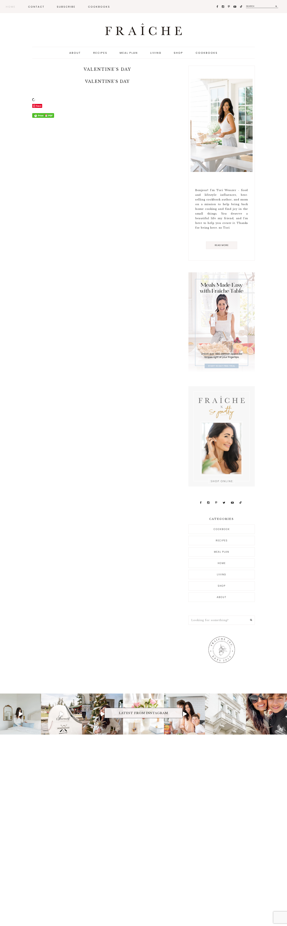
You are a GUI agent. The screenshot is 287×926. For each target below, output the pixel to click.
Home (222, 563)
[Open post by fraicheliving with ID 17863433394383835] (225, 714)
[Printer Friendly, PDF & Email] (43, 115)
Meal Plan (221, 551)
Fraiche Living (143, 29)
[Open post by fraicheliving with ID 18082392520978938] (102, 714)
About (221, 597)
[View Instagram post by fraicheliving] (37, 731)
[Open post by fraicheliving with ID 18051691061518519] (184, 714)
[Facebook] (217, 7)
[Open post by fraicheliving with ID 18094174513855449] (20, 714)
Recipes (222, 540)
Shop (222, 585)
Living (221, 574)
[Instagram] (223, 7)
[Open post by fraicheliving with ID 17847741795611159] (61, 714)
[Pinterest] (229, 7)
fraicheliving (20, 697)
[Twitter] (224, 502)
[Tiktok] (241, 7)
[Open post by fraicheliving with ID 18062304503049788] (266, 714)
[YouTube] (235, 7)
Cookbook (222, 529)
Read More (222, 245)
